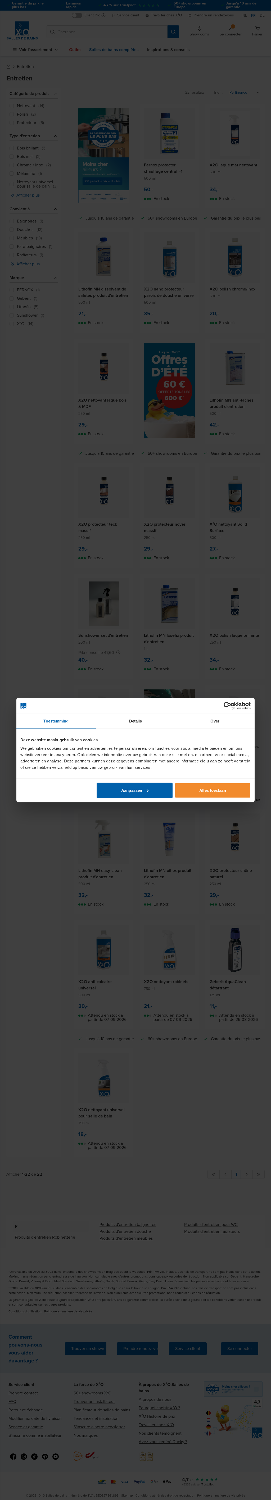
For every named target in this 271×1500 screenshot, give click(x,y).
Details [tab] (135, 721)
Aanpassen (131, 790)
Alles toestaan (212, 790)
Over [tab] (214, 721)
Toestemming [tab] (56, 721)
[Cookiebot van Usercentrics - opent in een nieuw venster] (227, 706)
